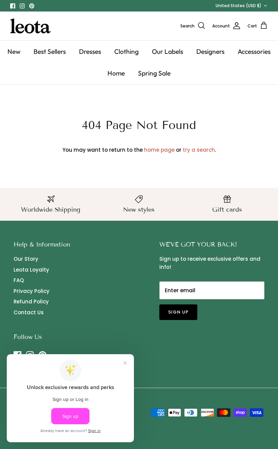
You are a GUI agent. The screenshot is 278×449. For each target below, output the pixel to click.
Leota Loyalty (31, 269)
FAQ (19, 280)
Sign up (178, 312)
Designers (210, 51)
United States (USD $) (238, 5)
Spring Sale (154, 73)
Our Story (26, 258)
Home (116, 73)
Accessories (254, 51)
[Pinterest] (31, 5)
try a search (199, 149)
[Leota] (30, 26)
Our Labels (167, 51)
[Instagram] (22, 5)
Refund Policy (31, 301)
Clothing (126, 51)
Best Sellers (50, 51)
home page (159, 149)
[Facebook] (12, 5)
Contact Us (29, 312)
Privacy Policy (31, 291)
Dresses (90, 51)
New (13, 51)
